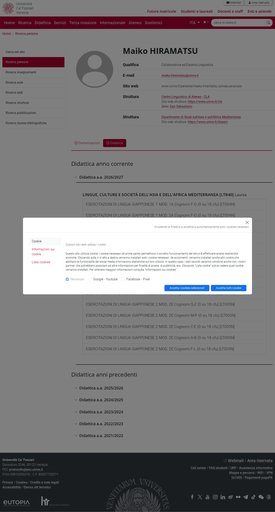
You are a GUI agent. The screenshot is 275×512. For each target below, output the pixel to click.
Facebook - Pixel (138, 279)
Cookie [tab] (36, 241)
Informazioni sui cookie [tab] (43, 251)
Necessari (77, 279)
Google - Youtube (105, 279)
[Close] (247, 222)
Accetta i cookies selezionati (187, 288)
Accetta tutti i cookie (228, 288)
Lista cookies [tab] (41, 262)
